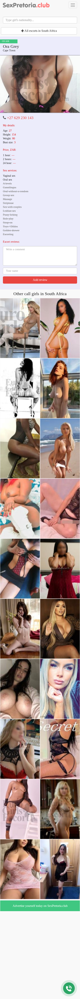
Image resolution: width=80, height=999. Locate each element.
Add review (40, 279)
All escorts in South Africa (40, 30)
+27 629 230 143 (20, 118)
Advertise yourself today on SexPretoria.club (40, 905)
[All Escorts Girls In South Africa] (26, 5)
